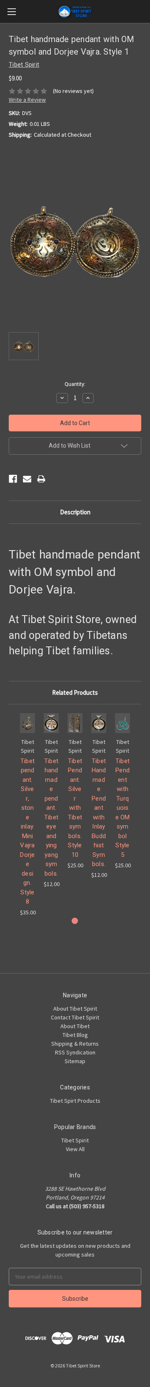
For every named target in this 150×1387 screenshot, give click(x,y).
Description (75, 512)
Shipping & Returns (75, 1043)
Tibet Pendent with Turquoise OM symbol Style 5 (122, 808)
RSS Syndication (75, 1052)
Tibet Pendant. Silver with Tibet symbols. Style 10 (75, 808)
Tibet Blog (75, 1035)
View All (75, 1149)
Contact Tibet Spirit (75, 1017)
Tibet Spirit (75, 1140)
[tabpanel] (28, 814)
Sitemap (75, 1061)
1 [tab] (75, 921)
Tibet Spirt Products (75, 1100)
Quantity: (75, 384)
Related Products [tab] (75, 692)
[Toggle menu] (11, 11)
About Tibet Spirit (75, 1008)
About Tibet (75, 1026)
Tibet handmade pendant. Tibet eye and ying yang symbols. (51, 817)
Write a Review (27, 99)
